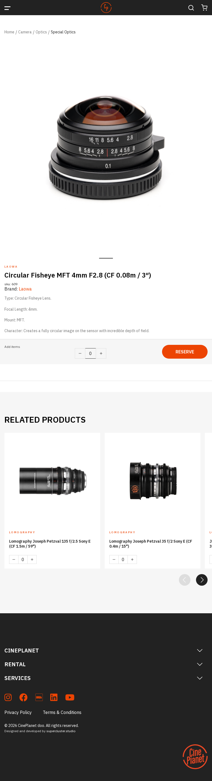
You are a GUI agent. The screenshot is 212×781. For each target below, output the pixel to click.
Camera (25, 32)
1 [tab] (106, 258)
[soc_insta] (8, 698)
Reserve (185, 351)
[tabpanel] (106, 145)
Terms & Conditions (62, 712)
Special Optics (63, 32)
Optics (41, 32)
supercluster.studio (60, 731)
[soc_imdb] (39, 698)
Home (9, 32)
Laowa (25, 289)
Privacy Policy (18, 712)
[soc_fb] (23, 698)
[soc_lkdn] (53, 698)
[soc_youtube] (70, 698)
